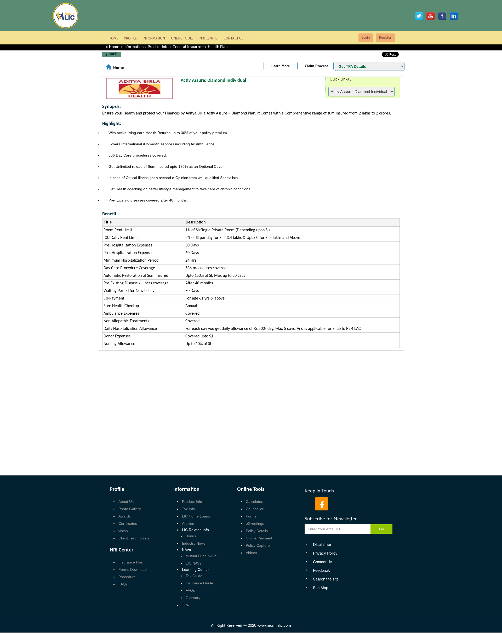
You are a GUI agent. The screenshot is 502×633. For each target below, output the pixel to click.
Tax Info (188, 509)
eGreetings (255, 523)
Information (154, 39)
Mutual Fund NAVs (201, 556)
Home (113, 39)
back (113, 54)
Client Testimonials (133, 538)
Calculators (255, 501)
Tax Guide (194, 576)
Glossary (193, 598)
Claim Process (316, 66)
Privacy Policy (325, 553)
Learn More (280, 66)
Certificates (127, 523)
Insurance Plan (130, 562)
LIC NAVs (193, 563)
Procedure (127, 577)
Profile (130, 39)
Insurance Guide (199, 583)
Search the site (326, 579)
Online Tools (182, 39)
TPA (185, 605)
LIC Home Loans (196, 516)
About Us (126, 501)
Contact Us (233, 39)
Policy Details (257, 531)
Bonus (191, 536)
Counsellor (255, 509)
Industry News (194, 543)
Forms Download (132, 569)
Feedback (321, 570)
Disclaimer (322, 544)
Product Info (192, 501)
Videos (251, 553)
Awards (124, 516)
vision (123, 531)
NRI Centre (208, 39)
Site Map (320, 587)
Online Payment (259, 538)
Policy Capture (258, 545)
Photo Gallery (129, 509)
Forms (251, 516)
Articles (188, 523)
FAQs (123, 584)
